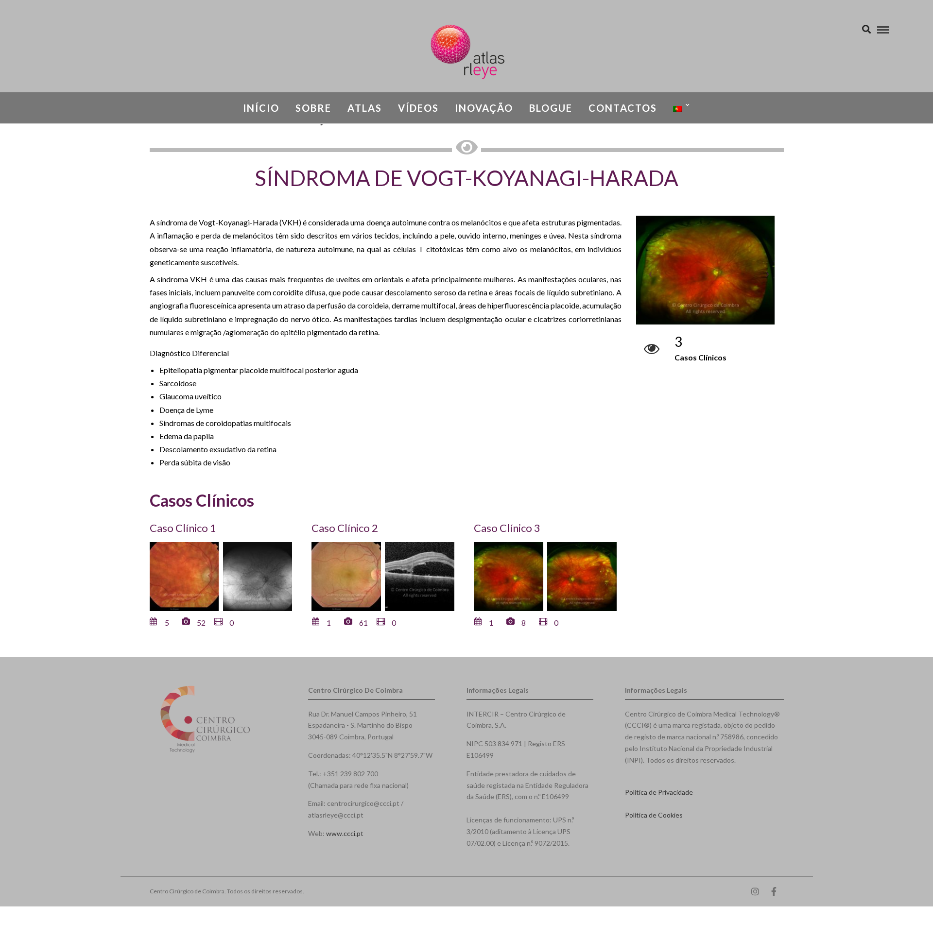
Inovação (484, 108)
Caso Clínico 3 (507, 527)
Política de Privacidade (659, 792)
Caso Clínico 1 (183, 527)
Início (261, 108)
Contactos (622, 108)
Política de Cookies (654, 815)
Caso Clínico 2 (344, 527)
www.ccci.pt (344, 833)
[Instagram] (755, 891)
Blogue (550, 108)
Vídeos (418, 108)
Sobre (313, 108)
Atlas (364, 108)
